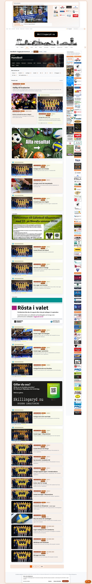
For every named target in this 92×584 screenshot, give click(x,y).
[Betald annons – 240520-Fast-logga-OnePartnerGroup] (76, 7)
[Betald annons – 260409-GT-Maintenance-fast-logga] (76, 12)
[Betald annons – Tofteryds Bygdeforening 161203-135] (77, 381)
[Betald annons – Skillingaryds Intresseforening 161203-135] (77, 366)
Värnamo (40, 51)
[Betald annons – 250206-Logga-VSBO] (77, 184)
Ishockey (18, 63)
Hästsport (44, 63)
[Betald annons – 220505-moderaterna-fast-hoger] (77, 307)
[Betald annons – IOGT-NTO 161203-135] (77, 403)
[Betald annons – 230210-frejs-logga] (77, 160)
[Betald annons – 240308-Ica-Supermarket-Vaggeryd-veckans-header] (62, 7)
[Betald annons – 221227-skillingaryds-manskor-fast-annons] (77, 400)
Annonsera (27, 28)
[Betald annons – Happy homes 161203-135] (77, 154)
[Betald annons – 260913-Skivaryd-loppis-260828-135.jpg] (70, 91)
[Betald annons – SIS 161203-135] (77, 345)
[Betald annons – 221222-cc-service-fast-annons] (77, 233)
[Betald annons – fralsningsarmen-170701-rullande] (77, 200)
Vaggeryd (36, 51)
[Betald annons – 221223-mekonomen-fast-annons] (77, 226)
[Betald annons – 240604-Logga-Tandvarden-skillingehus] (77, 109)
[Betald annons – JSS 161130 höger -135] (77, 238)
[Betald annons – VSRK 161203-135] (77, 335)
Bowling (58, 63)
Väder (7, 28)
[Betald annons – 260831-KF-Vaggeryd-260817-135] (70, 120)
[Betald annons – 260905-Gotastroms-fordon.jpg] (70, 70)
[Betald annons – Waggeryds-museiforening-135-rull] (77, 356)
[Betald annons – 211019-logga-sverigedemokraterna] (77, 300)
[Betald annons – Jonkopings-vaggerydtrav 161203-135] (77, 342)
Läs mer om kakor (26, 581)
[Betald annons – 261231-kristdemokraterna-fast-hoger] (77, 293)
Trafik (10, 28)
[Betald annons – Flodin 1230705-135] (77, 172)
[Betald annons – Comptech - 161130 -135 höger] (77, 254)
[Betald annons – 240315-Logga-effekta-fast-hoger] (77, 115)
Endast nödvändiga (57, 581)
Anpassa (50, 581)
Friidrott (49, 63)
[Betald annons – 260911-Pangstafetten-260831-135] (70, 81)
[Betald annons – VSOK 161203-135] (77, 323)
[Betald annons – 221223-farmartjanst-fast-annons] (77, 118)
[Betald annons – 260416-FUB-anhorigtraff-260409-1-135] (70, 140)
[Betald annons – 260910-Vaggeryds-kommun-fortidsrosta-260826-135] (70, 113)
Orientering (30, 63)
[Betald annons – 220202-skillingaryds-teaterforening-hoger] (77, 361)
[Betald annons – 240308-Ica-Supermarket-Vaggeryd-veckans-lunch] (77, 60)
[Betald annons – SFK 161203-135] (77, 338)
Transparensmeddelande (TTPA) (18, 25)
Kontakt (31, 28)
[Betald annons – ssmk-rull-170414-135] (77, 315)
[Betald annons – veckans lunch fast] (77, 63)
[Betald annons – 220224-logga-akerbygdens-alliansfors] (77, 189)
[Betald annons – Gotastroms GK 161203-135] (77, 327)
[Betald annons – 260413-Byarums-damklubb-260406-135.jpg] (70, 150)
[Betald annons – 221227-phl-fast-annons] (62, 15)
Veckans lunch (22, 28)
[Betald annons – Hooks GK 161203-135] (77, 331)
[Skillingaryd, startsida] (46, 34)
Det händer (13, 28)
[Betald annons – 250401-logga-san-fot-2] (77, 127)
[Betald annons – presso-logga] (77, 250)
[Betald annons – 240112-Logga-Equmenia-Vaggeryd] (77, 219)
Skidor (54, 63)
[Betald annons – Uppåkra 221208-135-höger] (77, 246)
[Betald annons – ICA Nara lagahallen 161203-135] (77, 70)
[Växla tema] (85, 47)
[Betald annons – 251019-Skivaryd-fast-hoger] (77, 377)
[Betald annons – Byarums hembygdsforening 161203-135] (77, 392)
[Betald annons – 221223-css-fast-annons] (77, 99)
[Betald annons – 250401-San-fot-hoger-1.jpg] (77, 91)
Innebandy (39, 63)
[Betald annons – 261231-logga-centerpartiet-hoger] (77, 285)
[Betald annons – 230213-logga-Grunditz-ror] (77, 95)
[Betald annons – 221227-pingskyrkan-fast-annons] (77, 193)
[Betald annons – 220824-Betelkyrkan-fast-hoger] (77, 216)
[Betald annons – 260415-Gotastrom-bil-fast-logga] (69, 7)
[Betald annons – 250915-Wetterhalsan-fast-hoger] (69, 16)
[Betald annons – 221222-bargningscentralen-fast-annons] (77, 230)
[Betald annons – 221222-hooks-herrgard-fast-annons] (77, 75)
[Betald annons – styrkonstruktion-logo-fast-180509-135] (77, 262)
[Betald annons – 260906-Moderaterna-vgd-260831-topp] (32, 14)
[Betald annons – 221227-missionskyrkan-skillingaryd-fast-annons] (77, 196)
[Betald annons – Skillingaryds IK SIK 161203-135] (77, 349)
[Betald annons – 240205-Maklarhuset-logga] (77, 182)
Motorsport (24, 63)
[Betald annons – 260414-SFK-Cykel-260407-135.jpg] (70, 130)
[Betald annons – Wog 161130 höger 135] (77, 270)
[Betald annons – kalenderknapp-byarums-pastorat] (56, 15)
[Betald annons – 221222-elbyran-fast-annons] (62, 11)
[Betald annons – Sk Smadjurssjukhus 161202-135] (77, 102)
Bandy (13, 65)
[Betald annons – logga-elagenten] (76, 15)
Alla (32, 51)
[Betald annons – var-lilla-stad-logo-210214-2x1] (56, 11)
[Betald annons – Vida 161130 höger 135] (77, 266)
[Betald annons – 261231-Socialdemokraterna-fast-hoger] (77, 278)
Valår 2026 (17, 28)
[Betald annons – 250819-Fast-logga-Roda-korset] (77, 150)
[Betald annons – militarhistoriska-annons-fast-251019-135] (77, 388)
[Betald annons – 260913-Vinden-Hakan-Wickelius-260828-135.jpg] (70, 102)
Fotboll (13, 63)
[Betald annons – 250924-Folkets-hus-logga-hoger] (77, 166)
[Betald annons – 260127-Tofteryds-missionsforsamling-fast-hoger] (77, 209)
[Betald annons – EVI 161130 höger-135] (77, 258)
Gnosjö (45, 51)
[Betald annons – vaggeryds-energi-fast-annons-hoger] (77, 413)
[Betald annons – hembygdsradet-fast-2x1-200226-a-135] (77, 385)
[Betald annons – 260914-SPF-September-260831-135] (70, 61)
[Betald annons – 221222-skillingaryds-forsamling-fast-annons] (69, 11)
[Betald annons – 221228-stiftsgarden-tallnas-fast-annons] (56, 8)
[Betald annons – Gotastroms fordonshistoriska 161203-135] (77, 396)
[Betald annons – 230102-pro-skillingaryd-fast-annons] (77, 407)
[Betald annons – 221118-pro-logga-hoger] (77, 370)
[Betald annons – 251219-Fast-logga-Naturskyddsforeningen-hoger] (77, 373)
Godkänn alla (65, 581)
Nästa (42, 566)
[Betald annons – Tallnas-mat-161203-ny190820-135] (77, 66)
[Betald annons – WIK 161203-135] (77, 319)
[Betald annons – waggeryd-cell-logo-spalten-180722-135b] (77, 242)
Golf (34, 63)
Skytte (17, 65)
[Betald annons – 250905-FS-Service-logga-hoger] (77, 112)
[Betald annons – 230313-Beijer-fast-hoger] (77, 139)
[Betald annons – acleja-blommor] (77, 143)
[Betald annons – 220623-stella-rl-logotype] (77, 179)
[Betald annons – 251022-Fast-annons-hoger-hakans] (77, 121)
